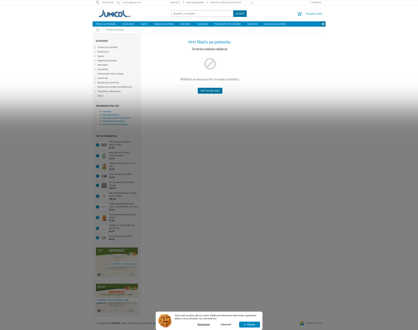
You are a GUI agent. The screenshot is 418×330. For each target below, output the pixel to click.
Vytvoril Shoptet (314, 323)
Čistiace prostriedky (108, 47)
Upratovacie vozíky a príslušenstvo (115, 87)
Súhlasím (251, 324)
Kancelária (103, 65)
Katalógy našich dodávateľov (226, 2)
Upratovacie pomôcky (108, 82)
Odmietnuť (226, 324)
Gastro (101, 56)
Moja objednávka (195, 2)
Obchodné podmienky (113, 121)
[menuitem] (106, 24)
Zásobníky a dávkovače (109, 91)
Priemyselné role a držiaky (111, 73)
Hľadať (240, 13)
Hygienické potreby (107, 60)
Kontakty (175, 2)
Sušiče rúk (103, 78)
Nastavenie (204, 324)
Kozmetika (103, 69)
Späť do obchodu (210, 90)
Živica (100, 95)
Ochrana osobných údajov (115, 124)
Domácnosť (103, 51)
